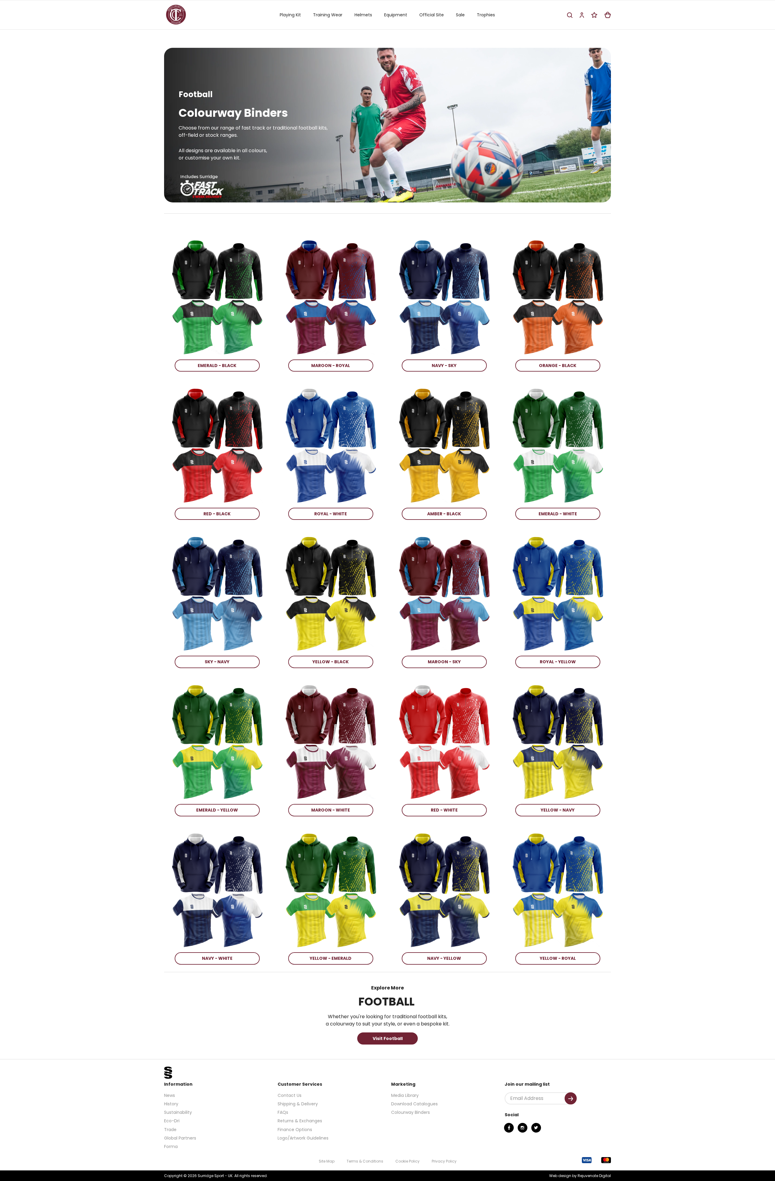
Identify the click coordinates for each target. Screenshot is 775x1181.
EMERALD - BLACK (217, 366)
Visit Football (388, 1038)
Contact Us (290, 1095)
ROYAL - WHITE (330, 514)
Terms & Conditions (365, 1161)
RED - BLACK (217, 514)
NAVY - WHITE (217, 958)
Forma (171, 1146)
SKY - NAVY (217, 662)
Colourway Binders (410, 1112)
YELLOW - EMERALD (330, 958)
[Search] (570, 15)
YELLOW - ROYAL (558, 958)
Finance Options (295, 1130)
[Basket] (607, 15)
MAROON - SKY (444, 662)
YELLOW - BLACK (330, 662)
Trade (170, 1130)
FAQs (283, 1112)
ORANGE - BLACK (557, 366)
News (169, 1095)
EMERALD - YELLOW (217, 810)
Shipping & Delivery (298, 1104)
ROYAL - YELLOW (558, 662)
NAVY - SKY (444, 366)
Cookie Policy (407, 1161)
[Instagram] (522, 1128)
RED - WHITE (444, 810)
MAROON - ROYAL (330, 366)
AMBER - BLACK (444, 514)
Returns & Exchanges (300, 1121)
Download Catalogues (414, 1104)
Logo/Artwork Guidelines (303, 1138)
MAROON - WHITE (330, 810)
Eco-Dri (172, 1121)
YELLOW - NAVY (558, 810)
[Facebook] (509, 1128)
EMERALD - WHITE (558, 514)
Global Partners (180, 1138)
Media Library (405, 1095)
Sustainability (178, 1112)
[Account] (582, 15)
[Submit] (571, 1098)
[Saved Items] (594, 15)
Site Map (327, 1161)
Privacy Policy (444, 1161)
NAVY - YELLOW (444, 958)
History (171, 1104)
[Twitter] (536, 1128)
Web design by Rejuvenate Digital (580, 1175)
